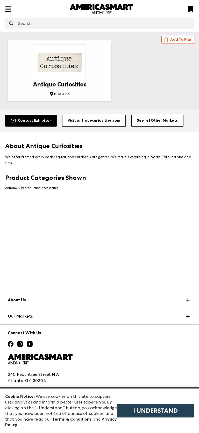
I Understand (155, 411)
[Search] (11, 24)
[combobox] (99, 23)
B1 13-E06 (62, 94)
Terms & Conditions (72, 419)
